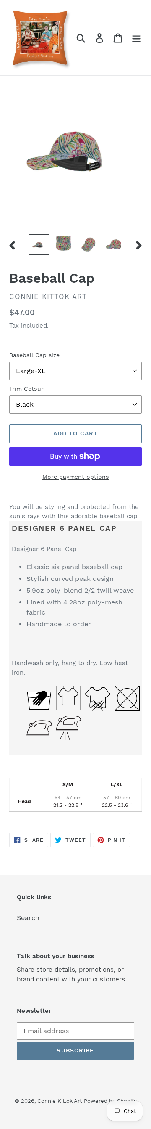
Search (28, 918)
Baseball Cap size (34, 355)
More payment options (75, 476)
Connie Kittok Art (59, 1101)
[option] (38, 244)
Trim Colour (26, 388)
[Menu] (136, 37)
